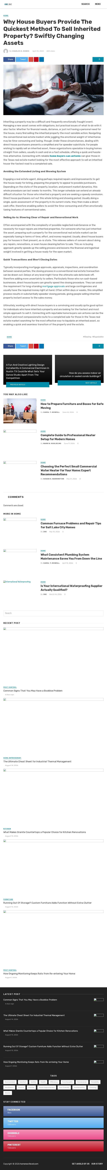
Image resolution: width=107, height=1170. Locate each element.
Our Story (97, 1164)
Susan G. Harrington (53, 479)
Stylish (7, 1093)
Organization (98, 337)
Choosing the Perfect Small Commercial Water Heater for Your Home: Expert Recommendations (69, 470)
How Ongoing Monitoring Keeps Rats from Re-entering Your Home (39, 973)
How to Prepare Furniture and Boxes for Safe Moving (72, 406)
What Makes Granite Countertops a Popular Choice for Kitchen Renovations (44, 832)
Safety (33, 1082)
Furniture (8, 899)
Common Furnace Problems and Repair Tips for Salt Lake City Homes (71, 525)
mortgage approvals (53, 286)
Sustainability (79, 1087)
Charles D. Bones (20, 51)
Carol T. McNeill (51, 412)
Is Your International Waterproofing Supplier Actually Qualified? (71, 588)
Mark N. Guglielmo (52, 443)
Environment (10, 1082)
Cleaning (87, 337)
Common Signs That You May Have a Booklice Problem (33, 690)
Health (43, 1082)
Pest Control (10, 687)
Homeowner (82, 1082)
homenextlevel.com (29, 1164)
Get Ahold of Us (80, 1164)
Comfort (23, 1082)
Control (21, 1087)
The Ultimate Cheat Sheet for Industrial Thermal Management (37, 761)
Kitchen (7, 829)
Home (5, 15)
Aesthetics (9, 1087)
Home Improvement (12, 758)
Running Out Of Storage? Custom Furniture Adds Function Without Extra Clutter (47, 902)
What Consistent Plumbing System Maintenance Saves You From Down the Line (71, 556)
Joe (45, 532)
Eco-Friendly (64, 1087)
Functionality (67, 1082)
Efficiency (54, 1082)
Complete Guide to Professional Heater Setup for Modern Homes (68, 437)
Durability (95, 1082)
